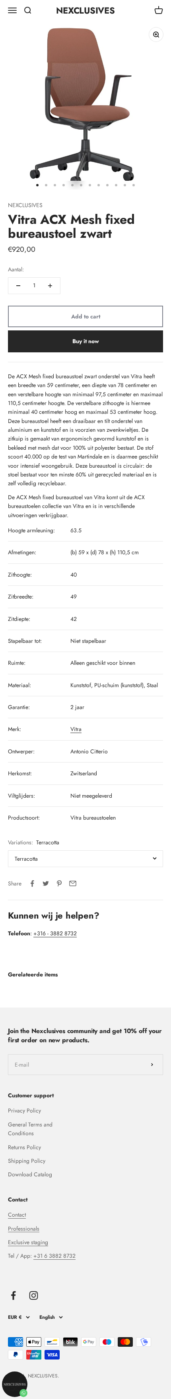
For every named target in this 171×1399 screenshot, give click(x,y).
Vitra (76, 729)
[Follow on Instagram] (33, 1295)
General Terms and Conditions (30, 1128)
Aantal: (16, 269)
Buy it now (85, 341)
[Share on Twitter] (45, 883)
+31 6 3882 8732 (54, 1256)
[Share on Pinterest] (59, 883)
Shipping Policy (26, 1161)
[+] (50, 286)
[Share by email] (73, 883)
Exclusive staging (28, 1242)
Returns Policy (24, 1147)
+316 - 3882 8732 (55, 933)
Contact (17, 1215)
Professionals (23, 1229)
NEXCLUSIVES (25, 205)
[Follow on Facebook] (13, 1295)
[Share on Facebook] (32, 883)
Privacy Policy (24, 1110)
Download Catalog (30, 1174)
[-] (18, 286)
